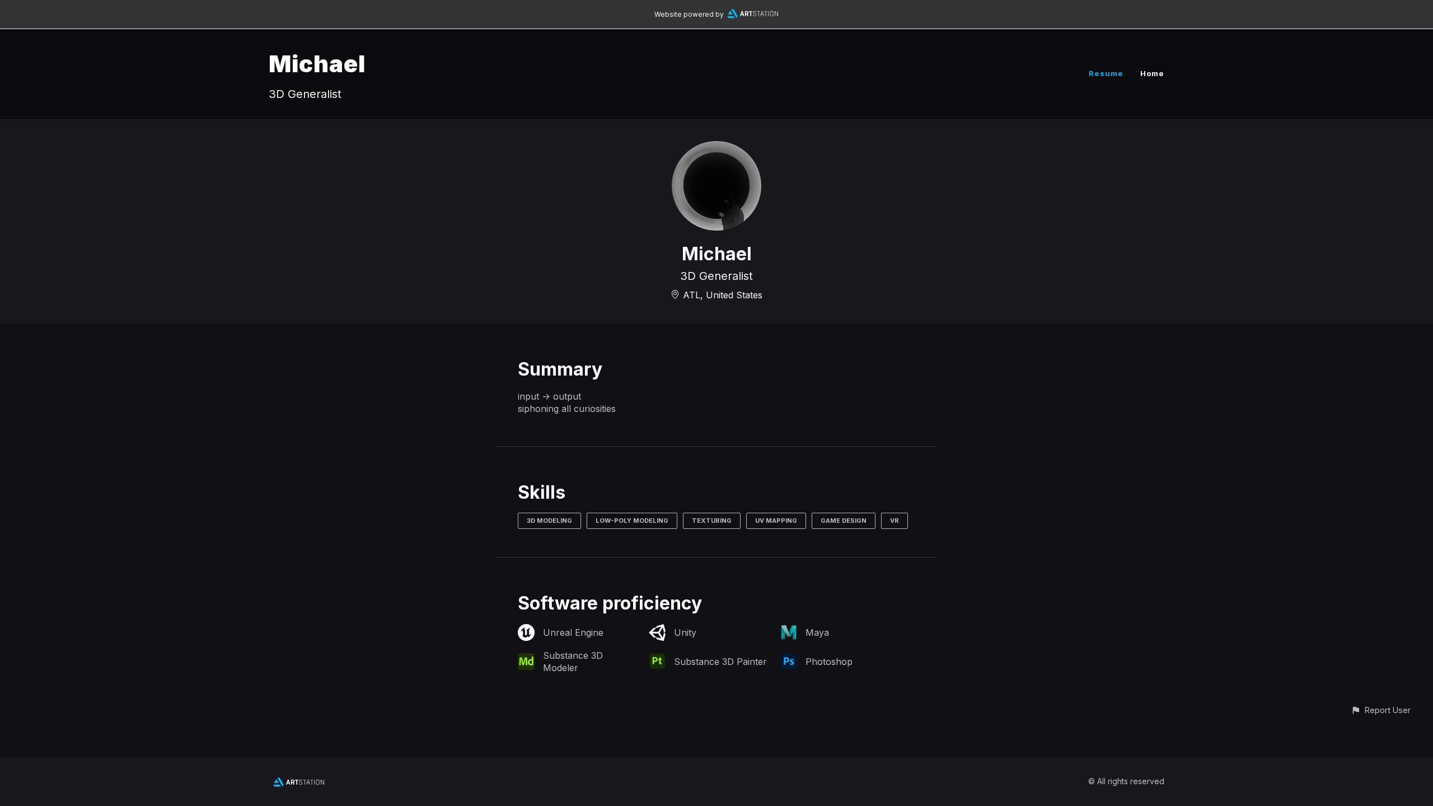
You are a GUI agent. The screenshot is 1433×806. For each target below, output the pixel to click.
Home (1152, 73)
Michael (317, 63)
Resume (1106, 73)
